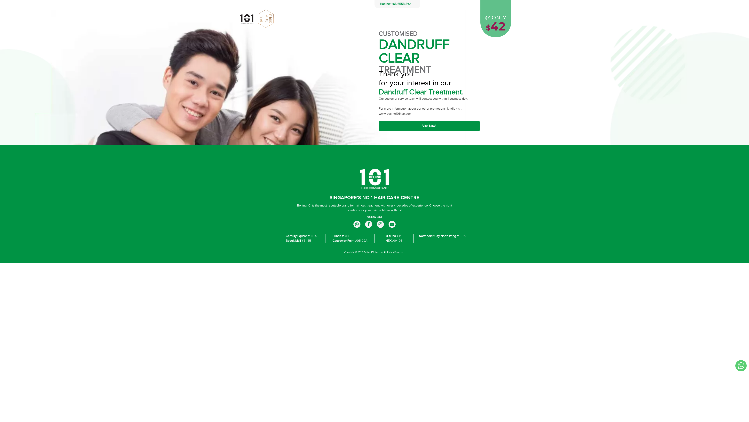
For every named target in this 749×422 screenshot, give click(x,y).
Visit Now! (429, 126)
